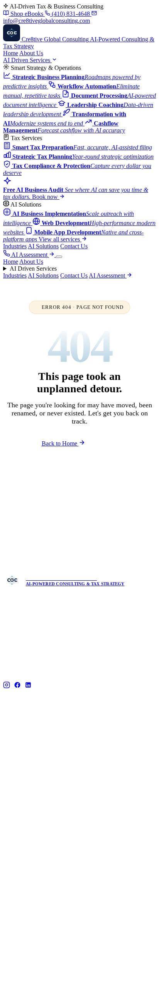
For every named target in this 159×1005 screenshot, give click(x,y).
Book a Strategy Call (86, 550)
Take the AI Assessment (82, 529)
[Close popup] (131, 443)
